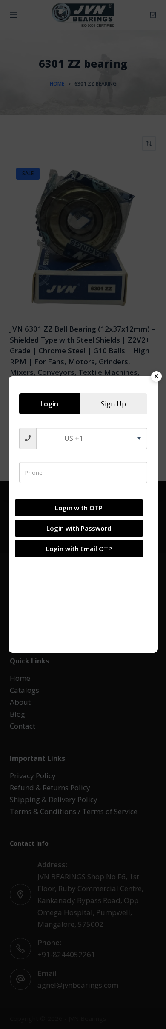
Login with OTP (79, 507)
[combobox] (92, 438)
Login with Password (78, 528)
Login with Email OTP (79, 548)
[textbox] (91, 438)
